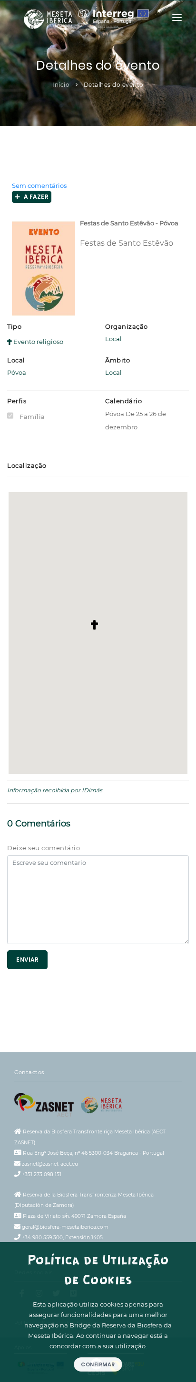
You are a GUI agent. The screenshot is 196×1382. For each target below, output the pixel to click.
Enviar (27, 959)
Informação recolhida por (43, 790)
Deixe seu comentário (43, 848)
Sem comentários (39, 185)
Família (32, 416)
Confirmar (98, 1364)
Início (60, 84)
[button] (98, 626)
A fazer (34, 197)
